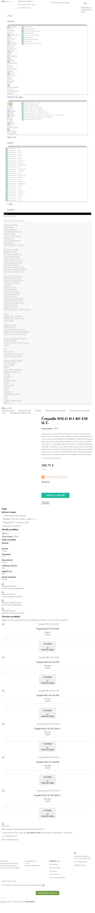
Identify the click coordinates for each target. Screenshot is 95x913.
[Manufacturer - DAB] (13, 157)
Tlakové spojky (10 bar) (12, 256)
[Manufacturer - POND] (14, 186)
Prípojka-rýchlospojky (11, 283)
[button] (11, 21)
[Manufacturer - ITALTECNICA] (16, 175)
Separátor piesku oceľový (13, 356)
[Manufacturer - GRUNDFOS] (16, 165)
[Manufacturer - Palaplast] (15, 181)
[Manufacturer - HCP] (13, 167)
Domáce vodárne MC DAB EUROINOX (36, 113)
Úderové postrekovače (31, 39)
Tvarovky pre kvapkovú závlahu (15, 269)
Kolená (6, 367)
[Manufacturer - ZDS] (13, 200)
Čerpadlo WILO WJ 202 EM (47, 662)
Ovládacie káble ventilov (13, 401)
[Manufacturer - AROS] (14, 152)
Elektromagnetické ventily (13, 232)
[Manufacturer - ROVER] (14, 190)
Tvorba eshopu (17, 902)
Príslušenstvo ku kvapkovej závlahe (16, 332)
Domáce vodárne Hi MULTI (32, 107)
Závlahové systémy (11, 225)
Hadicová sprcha (10, 287)
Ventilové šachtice (10, 340)
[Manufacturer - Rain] (13, 188)
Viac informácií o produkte (51, 458)
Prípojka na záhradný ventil (14, 280)
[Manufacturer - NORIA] (14, 177)
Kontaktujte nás (30, 861)
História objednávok (32, 865)
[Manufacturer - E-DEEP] (14, 159)
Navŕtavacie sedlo (10, 252)
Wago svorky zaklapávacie (13, 369)
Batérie (6, 403)
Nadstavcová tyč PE (11, 307)
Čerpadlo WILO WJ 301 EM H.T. (47, 795)
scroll (2, 898)
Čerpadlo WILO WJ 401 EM (47, 695)
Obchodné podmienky (8, 865)
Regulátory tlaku (29, 33)
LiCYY (6, 398)
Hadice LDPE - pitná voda (13, 316)
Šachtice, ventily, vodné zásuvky (15, 338)
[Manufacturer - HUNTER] (15, 171)
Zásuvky (7, 387)
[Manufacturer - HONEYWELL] (16, 169)
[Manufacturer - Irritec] (14, 173)
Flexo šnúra (8, 392)
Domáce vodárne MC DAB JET (33, 109)
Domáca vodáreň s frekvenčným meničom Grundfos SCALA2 (44, 115)
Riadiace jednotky (29, 29)
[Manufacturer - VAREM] (14, 196)
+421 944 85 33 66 (24, 8)
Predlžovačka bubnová (12, 394)
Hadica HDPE (8, 320)
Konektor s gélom (10, 363)
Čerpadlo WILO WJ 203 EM (47, 629)
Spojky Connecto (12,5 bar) (13, 260)
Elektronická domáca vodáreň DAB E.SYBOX (38, 117)
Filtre (5, 349)
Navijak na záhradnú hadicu (14, 303)
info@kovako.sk (13, 839)
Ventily (6, 345)
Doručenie (4, 861)
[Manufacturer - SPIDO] (14, 194)
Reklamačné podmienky (8, 863)
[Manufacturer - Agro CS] (14, 150)
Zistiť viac (5, 826)
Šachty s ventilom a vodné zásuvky (16, 343)
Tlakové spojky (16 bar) (12, 258)
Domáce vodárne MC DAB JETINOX (35, 111)
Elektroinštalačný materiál (13, 360)
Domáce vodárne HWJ (31, 105)
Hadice (6, 314)
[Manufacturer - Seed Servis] (16, 192)
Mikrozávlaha (28, 41)
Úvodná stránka (9, 216)
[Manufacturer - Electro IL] (15, 161)
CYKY (5, 396)
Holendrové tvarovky (11, 265)
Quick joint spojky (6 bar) (13, 254)
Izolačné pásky (9, 385)
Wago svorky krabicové (12, 372)
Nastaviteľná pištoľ (10, 289)
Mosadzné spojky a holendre (14, 267)
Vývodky (7, 374)
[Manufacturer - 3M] (13, 148)
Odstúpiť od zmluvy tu (47, 893)
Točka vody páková (10, 305)
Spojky (6, 383)
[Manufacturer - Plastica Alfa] (15, 184)
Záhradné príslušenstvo (12, 276)
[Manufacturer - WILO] (14, 198)
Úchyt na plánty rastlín (12, 294)
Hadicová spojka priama (12, 278)
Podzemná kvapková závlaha (14, 329)
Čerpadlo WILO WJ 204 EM (47, 762)
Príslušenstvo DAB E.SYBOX (33, 119)
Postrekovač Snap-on (11, 292)
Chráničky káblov (10, 381)
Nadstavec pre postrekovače (14, 298)
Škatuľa (6, 378)
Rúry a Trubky (9, 365)
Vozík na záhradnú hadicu (13, 300)
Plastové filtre (9, 352)
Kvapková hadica (10, 327)
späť (10, 408)
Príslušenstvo (28, 37)
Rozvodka (7, 376)
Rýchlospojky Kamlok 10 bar (14, 272)
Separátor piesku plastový (13, 354)
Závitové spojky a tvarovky (13, 263)
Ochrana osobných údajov (10, 868)
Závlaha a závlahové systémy (14, 220)
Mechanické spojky (11, 249)
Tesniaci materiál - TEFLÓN (33, 43)
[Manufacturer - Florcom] (14, 163)
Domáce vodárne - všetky (32, 103)
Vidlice (6, 389)
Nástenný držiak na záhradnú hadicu (17, 309)
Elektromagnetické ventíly (32, 31)
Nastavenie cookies (9, 881)
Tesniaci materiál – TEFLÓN (14, 245)
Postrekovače (28, 27)
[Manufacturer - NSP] (13, 179)
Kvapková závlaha (10, 325)
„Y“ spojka (7, 285)
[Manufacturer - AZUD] (14, 155)
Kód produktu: (47, 428)
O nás (27, 863)
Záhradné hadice (10, 296)
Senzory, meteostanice (31, 35)
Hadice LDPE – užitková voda (14, 318)
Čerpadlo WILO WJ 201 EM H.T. (47, 729)
